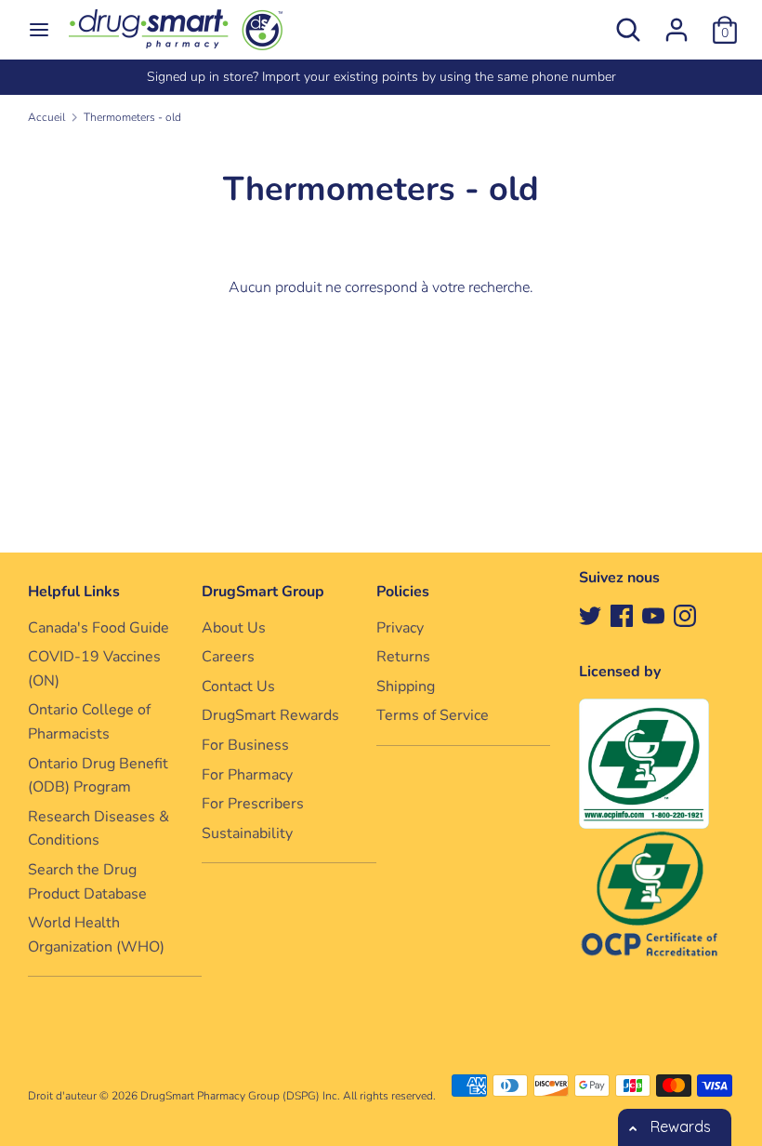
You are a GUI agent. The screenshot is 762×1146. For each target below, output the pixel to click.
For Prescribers (253, 803)
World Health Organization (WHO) (96, 935)
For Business (245, 745)
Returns (403, 656)
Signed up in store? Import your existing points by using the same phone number (381, 77)
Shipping (405, 686)
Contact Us (238, 686)
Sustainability (247, 833)
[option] (381, 77)
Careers (228, 656)
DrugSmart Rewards (270, 715)
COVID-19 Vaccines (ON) (94, 668)
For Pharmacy (247, 775)
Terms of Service (432, 715)
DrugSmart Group (263, 591)
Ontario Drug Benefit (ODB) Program (98, 775)
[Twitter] (590, 615)
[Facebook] (622, 615)
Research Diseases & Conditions (98, 828)
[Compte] (676, 22)
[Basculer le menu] (39, 30)
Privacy (400, 628)
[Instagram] (685, 615)
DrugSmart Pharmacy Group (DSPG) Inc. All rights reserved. (288, 1095)
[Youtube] (653, 615)
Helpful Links (74, 591)
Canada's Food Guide (98, 628)
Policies (402, 591)
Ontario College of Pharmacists (89, 722)
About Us (234, 628)
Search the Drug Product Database (87, 882)
